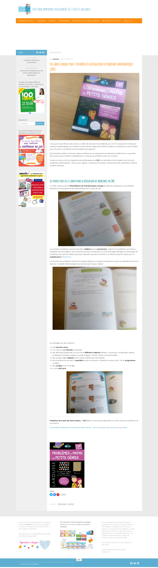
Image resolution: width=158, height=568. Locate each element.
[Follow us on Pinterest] (43, 52)
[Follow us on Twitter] (40, 52)
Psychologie (52, 20)
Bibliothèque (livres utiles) (111, 20)
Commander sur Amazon (78, 427)
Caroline (56, 59)
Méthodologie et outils (26, 20)
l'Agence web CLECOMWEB (30, 564)
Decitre (113, 427)
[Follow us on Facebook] (37, 52)
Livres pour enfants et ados (55, 52)
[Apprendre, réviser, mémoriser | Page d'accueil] (24, 9)
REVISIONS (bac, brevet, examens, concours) (86, 20)
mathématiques (62, 504)
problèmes (71, 504)
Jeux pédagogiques (64, 20)
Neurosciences (41, 20)
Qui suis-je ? (128, 20)
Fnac (125, 427)
